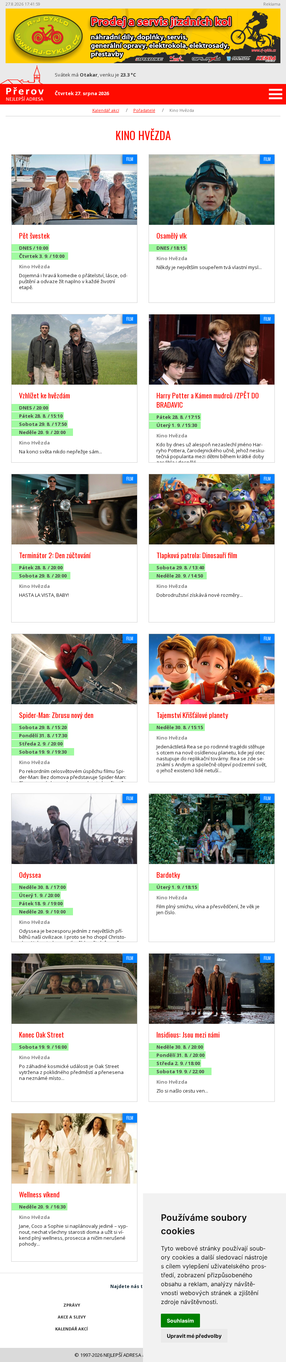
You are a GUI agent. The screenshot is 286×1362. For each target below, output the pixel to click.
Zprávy (71, 1305)
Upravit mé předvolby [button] (194, 1336)
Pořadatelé (144, 110)
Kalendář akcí (105, 110)
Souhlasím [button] (180, 1320)
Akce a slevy (72, 1317)
